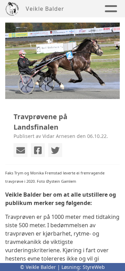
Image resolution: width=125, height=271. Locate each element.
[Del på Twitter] (55, 150)
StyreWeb (94, 267)
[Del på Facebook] (38, 150)
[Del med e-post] (20, 150)
